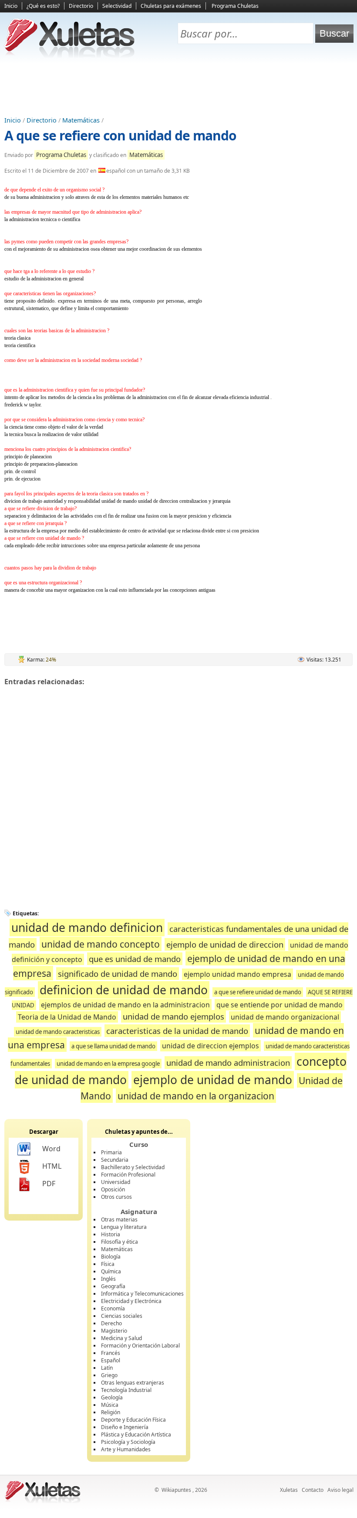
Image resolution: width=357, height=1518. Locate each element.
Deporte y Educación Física (133, 1419)
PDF (48, 1183)
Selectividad (116, 6)
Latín (107, 1367)
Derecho (111, 1323)
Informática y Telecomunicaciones (142, 1293)
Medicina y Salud (121, 1338)
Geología (112, 1397)
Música (109, 1405)
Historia (110, 1234)
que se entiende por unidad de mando (279, 1005)
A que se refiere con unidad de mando (120, 135)
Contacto (312, 1490)
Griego (109, 1375)
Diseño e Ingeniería (124, 1427)
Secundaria (114, 1159)
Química (111, 1271)
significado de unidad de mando (117, 973)
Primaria (111, 1152)
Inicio (10, 6)
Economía (113, 1308)
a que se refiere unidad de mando (257, 992)
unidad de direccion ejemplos (210, 1046)
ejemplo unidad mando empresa (237, 974)
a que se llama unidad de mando (113, 1046)
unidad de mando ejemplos (173, 1016)
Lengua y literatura (124, 1227)
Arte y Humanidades (126, 1449)
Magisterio (114, 1330)
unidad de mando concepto (100, 944)
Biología (111, 1256)
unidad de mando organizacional (285, 1017)
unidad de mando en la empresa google (108, 1064)
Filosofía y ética (119, 1241)
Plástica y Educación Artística (136, 1434)
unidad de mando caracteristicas (58, 1032)
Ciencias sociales (121, 1316)
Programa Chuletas (235, 6)
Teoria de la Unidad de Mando (67, 1017)
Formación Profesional (128, 1174)
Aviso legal (340, 1490)
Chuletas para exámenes (171, 6)
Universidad (115, 1182)
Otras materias (119, 1219)
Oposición (113, 1189)
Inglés (108, 1279)
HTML (51, 1166)
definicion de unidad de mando (124, 990)
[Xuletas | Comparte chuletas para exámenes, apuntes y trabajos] (69, 55)
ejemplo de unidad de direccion (224, 944)
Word (51, 1148)
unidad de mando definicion (87, 927)
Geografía (113, 1286)
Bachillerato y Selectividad (133, 1167)
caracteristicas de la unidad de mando (177, 1030)
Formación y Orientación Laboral (140, 1345)
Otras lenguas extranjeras (132, 1382)
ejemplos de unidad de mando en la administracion (125, 1005)
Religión (110, 1412)
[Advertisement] (178, 87)
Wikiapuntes (176, 1490)
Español (110, 1360)
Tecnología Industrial (126, 1390)
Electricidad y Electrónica (131, 1301)
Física (108, 1264)
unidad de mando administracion (228, 1062)
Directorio (81, 6)
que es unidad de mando (135, 958)
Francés (110, 1353)
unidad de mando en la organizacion (196, 1095)
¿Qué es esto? (43, 6)
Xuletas (289, 1490)
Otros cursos (116, 1197)
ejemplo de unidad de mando (212, 1080)
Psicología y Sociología (128, 1442)
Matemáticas (81, 120)
